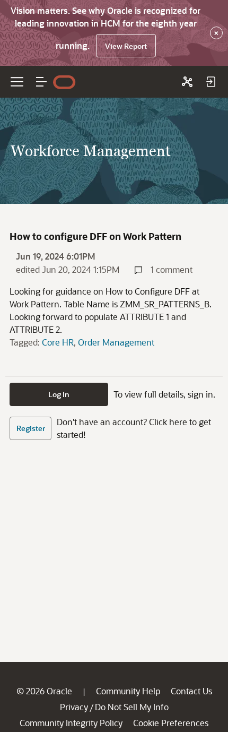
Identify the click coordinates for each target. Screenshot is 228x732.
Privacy (74, 706)
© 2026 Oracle (44, 690)
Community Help (128, 690)
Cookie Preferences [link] (170, 722)
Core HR (58, 342)
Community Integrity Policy (71, 722)
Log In (58, 394)
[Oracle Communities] (187, 81)
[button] (41, 81)
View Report (126, 46)
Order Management (116, 342)
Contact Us (191, 690)
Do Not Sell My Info (132, 706)
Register (30, 428)
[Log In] (210, 82)
